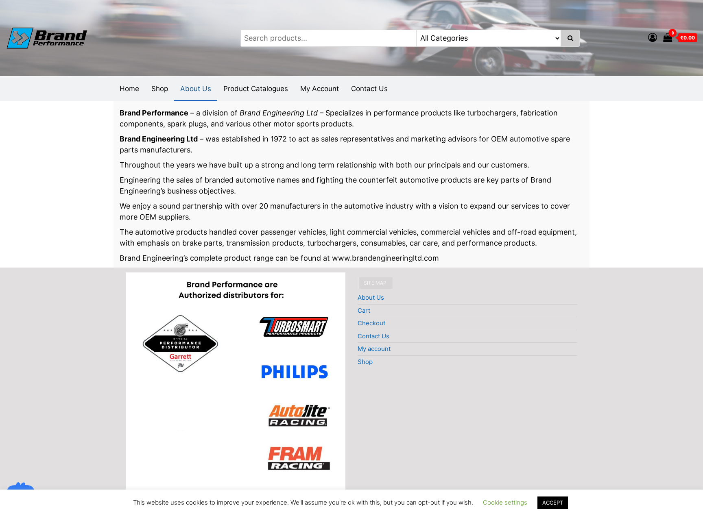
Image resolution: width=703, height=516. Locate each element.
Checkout (371, 323)
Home (129, 89)
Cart (364, 310)
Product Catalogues (255, 89)
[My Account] (652, 37)
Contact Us (369, 89)
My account (374, 349)
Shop (159, 89)
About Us (195, 89)
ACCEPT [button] (552, 502)
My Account (319, 89)
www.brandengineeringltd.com (385, 258)
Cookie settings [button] (505, 502)
